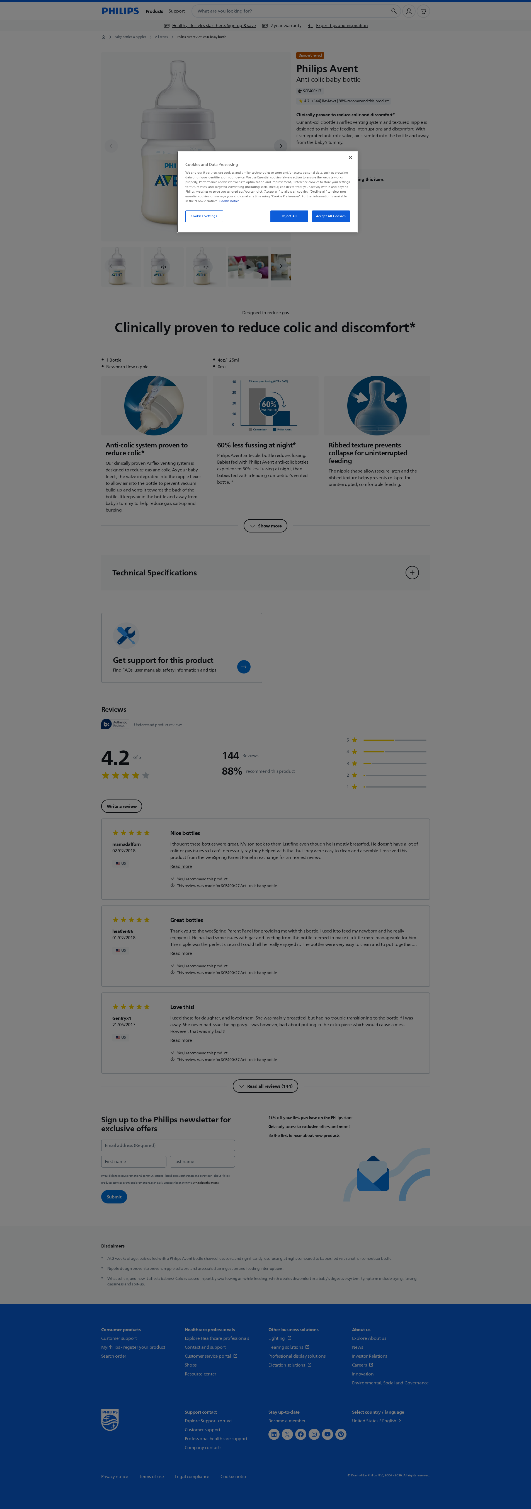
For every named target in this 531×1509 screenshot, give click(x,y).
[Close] (350, 157)
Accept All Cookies (331, 216)
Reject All (289, 216)
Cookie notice (229, 201)
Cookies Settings (204, 216)
